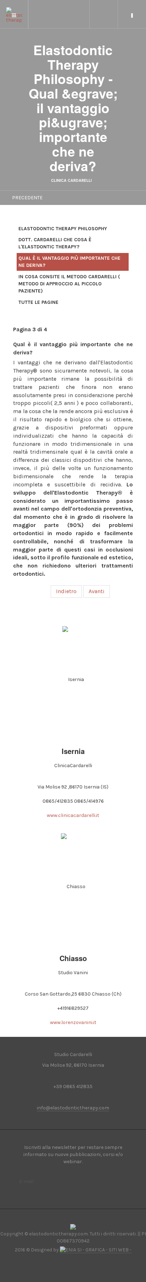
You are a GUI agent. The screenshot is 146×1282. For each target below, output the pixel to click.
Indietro (66, 591)
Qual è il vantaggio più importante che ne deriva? (69, 261)
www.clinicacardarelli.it (73, 815)
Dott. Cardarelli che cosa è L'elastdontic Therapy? (54, 243)
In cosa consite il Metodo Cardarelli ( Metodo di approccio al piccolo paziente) (69, 284)
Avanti (97, 591)
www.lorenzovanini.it (73, 1022)
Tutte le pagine (38, 302)
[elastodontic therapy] (14, 11)
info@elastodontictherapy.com (73, 1108)
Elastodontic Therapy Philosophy (62, 229)
